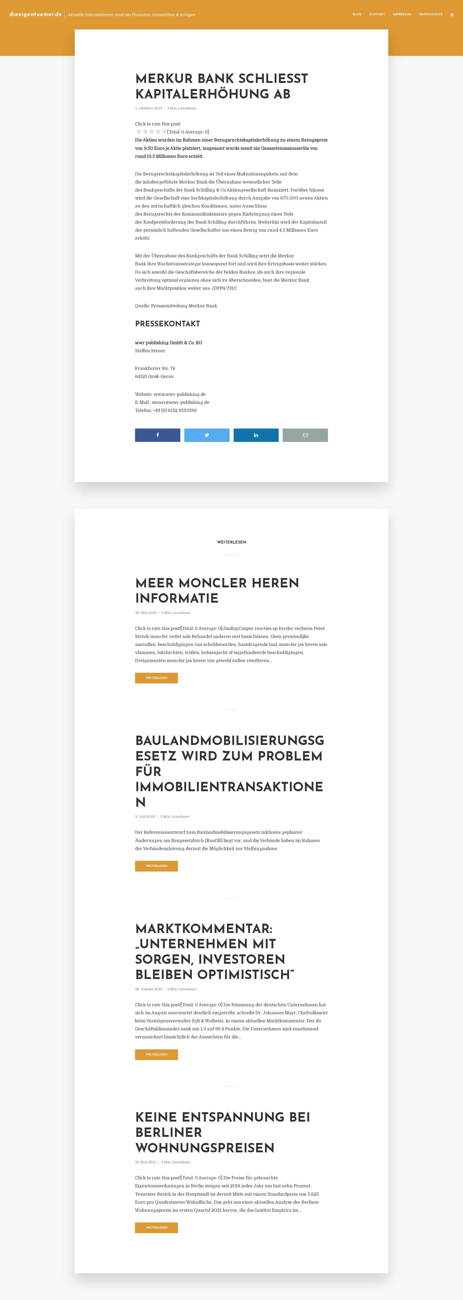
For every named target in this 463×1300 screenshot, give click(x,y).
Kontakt (377, 14)
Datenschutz (430, 14)
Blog (357, 14)
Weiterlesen (156, 678)
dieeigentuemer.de (35, 14)
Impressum (402, 14)
